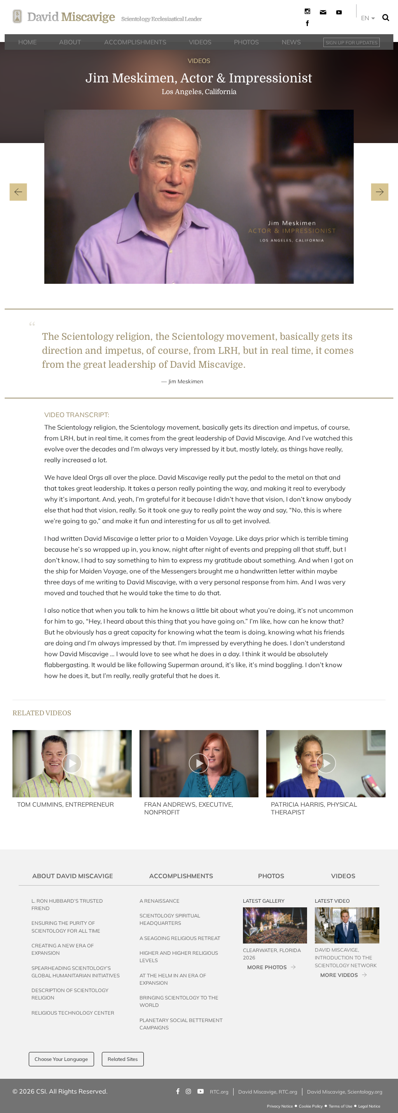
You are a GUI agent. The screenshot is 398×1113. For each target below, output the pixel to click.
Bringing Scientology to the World (179, 1001)
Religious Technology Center (72, 1013)
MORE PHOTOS (267, 967)
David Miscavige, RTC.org (267, 1092)
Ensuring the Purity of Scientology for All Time (65, 926)
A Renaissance (160, 901)
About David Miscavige (72, 876)
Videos (343, 876)
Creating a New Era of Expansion (62, 949)
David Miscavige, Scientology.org (344, 1092)
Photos (271, 876)
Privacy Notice (280, 1106)
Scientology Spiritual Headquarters (170, 919)
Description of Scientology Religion (69, 994)
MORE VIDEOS (339, 974)
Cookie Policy (311, 1106)
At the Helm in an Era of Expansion (173, 979)
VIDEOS (199, 61)
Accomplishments (181, 876)
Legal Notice (369, 1106)
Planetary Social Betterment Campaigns (181, 1024)
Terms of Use (340, 1106)
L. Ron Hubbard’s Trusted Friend (67, 904)
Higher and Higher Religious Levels (179, 956)
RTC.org (219, 1092)
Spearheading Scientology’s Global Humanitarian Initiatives (75, 971)
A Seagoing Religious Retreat (180, 938)
